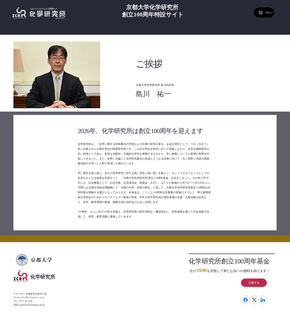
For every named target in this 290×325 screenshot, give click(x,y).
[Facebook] (245, 300)
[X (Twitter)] (254, 300)
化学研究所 (42, 277)
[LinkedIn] (263, 300)
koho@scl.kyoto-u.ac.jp (32, 297)
